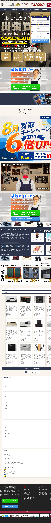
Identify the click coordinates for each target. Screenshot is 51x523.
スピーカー (48, 314)
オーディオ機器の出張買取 (42, 489)
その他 (34, 361)
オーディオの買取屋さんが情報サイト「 (10, 463)
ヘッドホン (35, 362)
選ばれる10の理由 (27, 492)
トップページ (5, 9)
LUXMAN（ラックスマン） (23, 361)
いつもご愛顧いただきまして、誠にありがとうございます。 (14, 471)
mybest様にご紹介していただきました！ (10, 457)
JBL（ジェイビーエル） (9, 361)
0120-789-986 (27, 86)
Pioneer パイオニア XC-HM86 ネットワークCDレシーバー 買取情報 (25, 329)
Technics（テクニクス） (37, 313)
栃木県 (7, 315)
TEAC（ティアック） (9, 337)
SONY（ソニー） (8, 313)
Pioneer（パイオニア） (23, 338)
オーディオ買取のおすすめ (8, 458)
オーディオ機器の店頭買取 (42, 492)
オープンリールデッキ (37, 314)
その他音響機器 (8, 314)
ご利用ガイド (26, 489)
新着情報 (6, 450)
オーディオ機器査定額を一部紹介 (29, 497)
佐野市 (9, 315)
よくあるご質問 (26, 494)
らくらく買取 (19, 463)
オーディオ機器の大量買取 (42, 494)
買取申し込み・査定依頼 (28, 499)
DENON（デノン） (22, 313)
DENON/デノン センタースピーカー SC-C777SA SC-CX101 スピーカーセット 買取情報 (39, 329)
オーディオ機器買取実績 (28, 498)
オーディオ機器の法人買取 (42, 493)
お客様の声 (26, 493)
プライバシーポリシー (39, 37)
